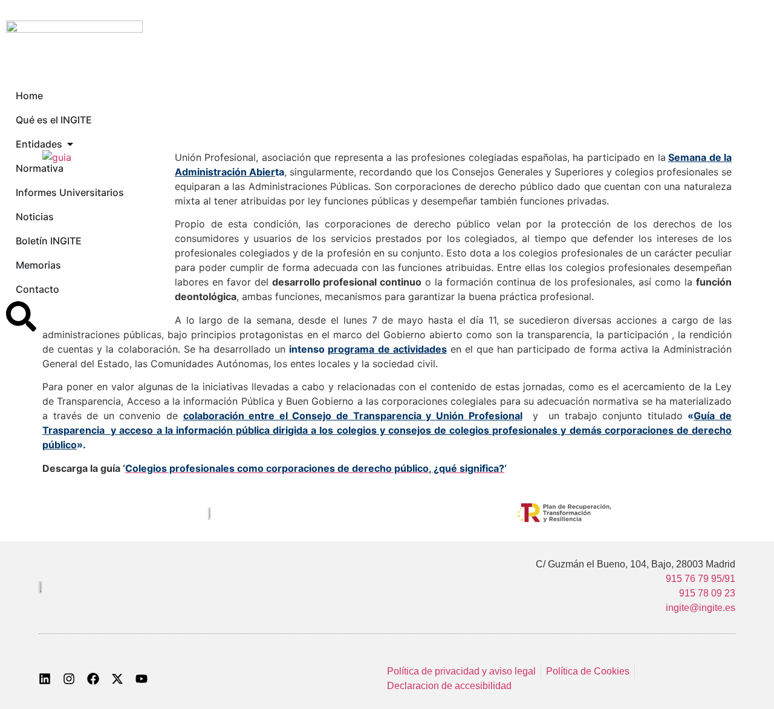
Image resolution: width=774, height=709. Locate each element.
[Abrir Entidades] (70, 144)
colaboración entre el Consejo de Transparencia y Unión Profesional (352, 416)
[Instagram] (69, 679)
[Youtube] (141, 679)
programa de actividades (387, 349)
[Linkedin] (45, 679)
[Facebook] (93, 679)
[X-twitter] (117, 679)
